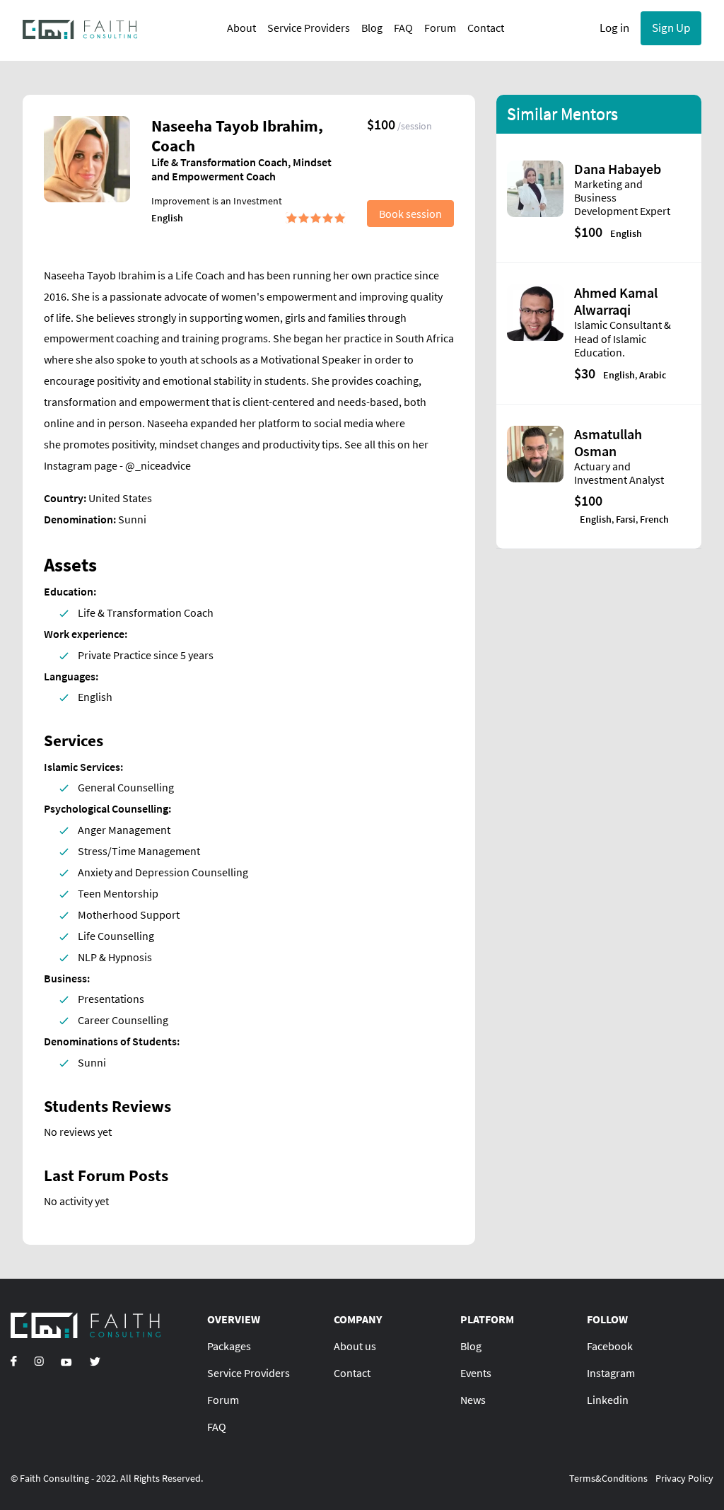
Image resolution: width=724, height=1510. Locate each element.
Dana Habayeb (617, 169)
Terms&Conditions (608, 1478)
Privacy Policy (684, 1478)
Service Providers (308, 28)
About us (355, 1346)
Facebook (610, 1346)
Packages (229, 1346)
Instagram (611, 1373)
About (241, 28)
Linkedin (608, 1400)
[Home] (80, 28)
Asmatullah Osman (608, 442)
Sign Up (671, 27)
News (473, 1400)
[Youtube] (66, 1361)
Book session (410, 214)
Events (475, 1373)
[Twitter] (94, 1361)
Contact (485, 28)
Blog (372, 28)
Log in (614, 27)
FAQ (403, 28)
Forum (440, 28)
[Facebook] (14, 1361)
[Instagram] (39, 1361)
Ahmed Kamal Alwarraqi (616, 301)
